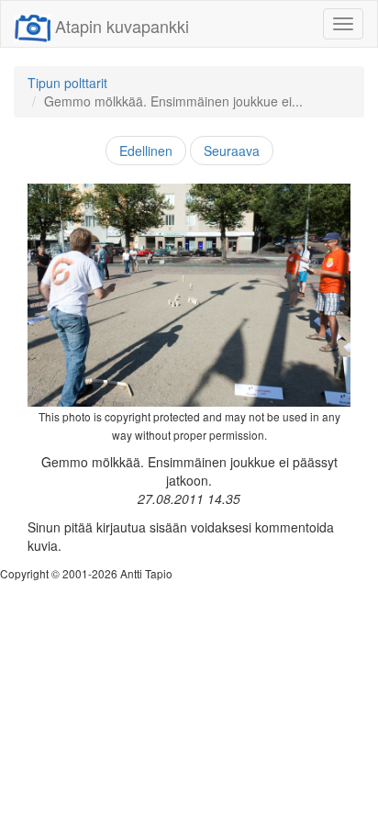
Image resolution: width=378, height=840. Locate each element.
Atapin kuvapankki (122, 26)
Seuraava (232, 150)
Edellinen (145, 150)
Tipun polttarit (67, 82)
